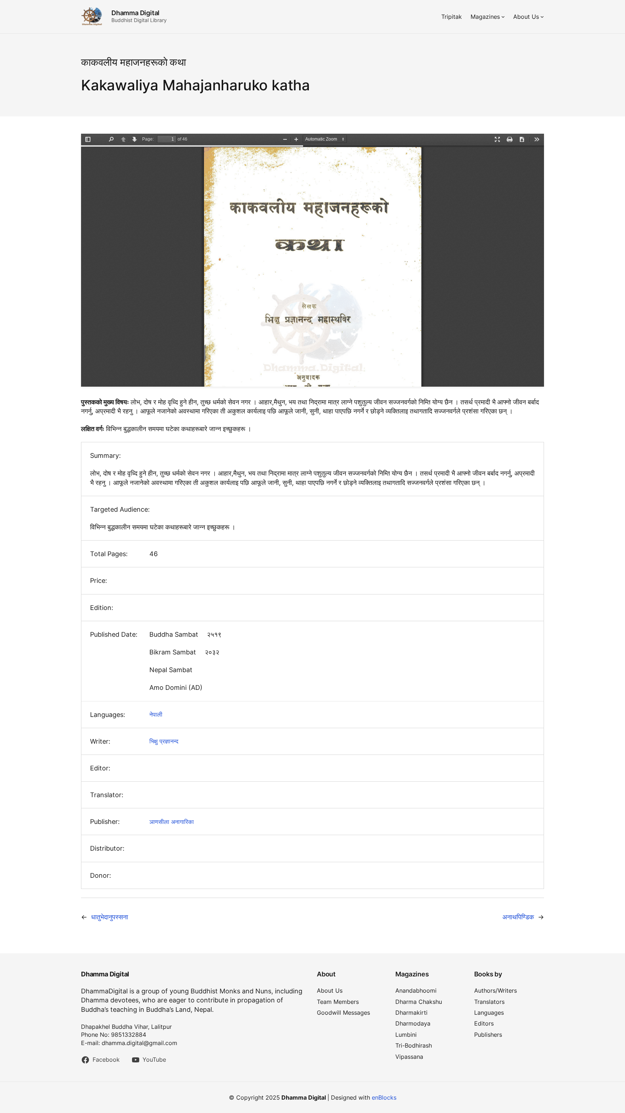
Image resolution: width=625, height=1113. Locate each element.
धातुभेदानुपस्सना (109, 917)
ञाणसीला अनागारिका (171, 821)
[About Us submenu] (542, 16)
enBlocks (384, 1097)
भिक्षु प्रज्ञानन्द (163, 741)
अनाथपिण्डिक (518, 917)
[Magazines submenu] (503, 16)
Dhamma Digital (135, 13)
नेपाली (155, 714)
